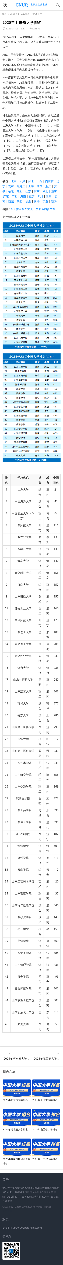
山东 (28, 191)
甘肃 (28, 201)
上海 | (32, 186)
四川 (40, 196)
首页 (4, 14)
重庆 (31, 196)
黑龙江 (21, 186)
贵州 (49, 196)
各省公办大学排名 (20, 14)
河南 (37, 191)
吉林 (11, 186)
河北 (31, 181)
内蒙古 (49, 181)
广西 (14, 196)
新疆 (54, 201)
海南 (23, 196)
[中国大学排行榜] (31, 6)
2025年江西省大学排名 (48, 1058)
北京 (13, 181)
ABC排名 (8, 1206)
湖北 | (47, 191)
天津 (22, 181)
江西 (19, 191)
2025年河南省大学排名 (18, 1058)
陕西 (19, 201)
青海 (37, 201)
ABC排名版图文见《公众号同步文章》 (34, 209)
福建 (11, 191)
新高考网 (7, 1211)
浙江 (48, 186)
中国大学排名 (34, 1192)
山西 (39, 181)
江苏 (39, 186)
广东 (6, 196)
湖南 (54, 191)
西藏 (11, 201)
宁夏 (45, 201)
